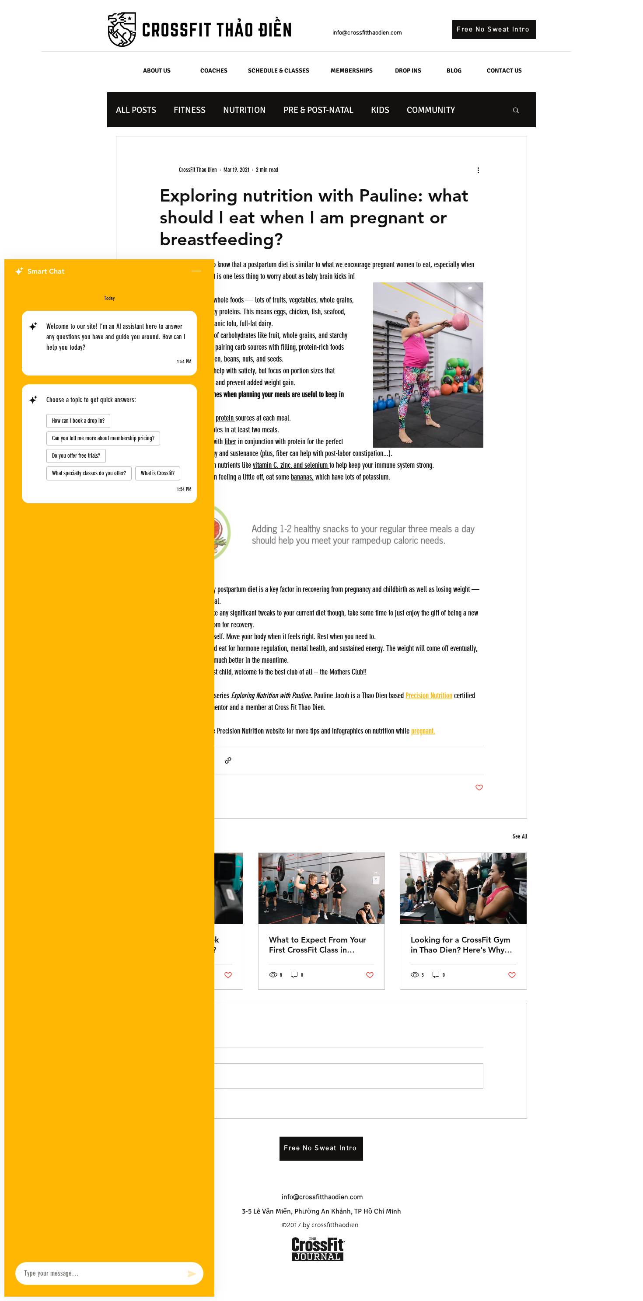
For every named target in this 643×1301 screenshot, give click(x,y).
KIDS (380, 109)
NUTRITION (244, 109)
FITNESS (190, 109)
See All (520, 836)
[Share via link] (228, 760)
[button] (516, 109)
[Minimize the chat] (196, 271)
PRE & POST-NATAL (318, 109)
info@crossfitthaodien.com (367, 33)
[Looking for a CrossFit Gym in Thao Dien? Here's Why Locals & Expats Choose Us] (463, 888)
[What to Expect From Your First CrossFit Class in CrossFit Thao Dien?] (322, 888)
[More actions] (478, 169)
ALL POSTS (136, 109)
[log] (109, 770)
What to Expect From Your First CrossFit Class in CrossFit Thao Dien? (317, 945)
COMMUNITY (431, 109)
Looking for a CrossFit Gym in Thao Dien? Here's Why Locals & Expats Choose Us (460, 945)
